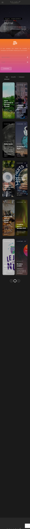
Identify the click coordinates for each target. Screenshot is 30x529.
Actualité (13, 77)
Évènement (21, 77)
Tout (7, 77)
